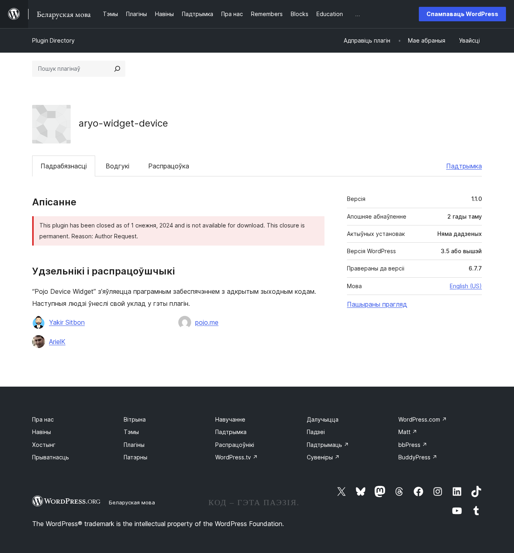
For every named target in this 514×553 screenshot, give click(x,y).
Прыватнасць (50, 457)
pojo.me (206, 322)
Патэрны (135, 457)
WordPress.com (422, 419)
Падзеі (316, 431)
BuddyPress (417, 457)
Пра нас (43, 419)
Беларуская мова (132, 502)
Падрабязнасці (64, 166)
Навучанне (230, 419)
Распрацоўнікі (234, 444)
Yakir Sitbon (67, 322)
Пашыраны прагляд (377, 304)
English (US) (466, 286)
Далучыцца (323, 419)
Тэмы (131, 431)
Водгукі (117, 166)
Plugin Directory (53, 40)
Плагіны (134, 444)
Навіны (41, 431)
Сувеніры (323, 457)
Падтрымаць (328, 444)
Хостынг (43, 444)
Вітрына (135, 419)
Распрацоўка (168, 166)
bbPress (412, 444)
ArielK (57, 342)
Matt (407, 431)
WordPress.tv (236, 457)
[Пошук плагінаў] (117, 69)
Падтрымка (464, 166)
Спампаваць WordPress (462, 13)
